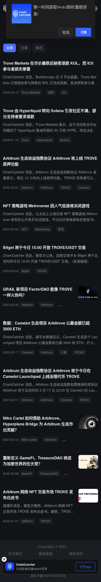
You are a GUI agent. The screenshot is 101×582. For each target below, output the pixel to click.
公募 (63, 352)
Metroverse (42, 229)
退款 (51, 92)
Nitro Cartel (29, 439)
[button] (95, 8)
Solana (65, 140)
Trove (25, 140)
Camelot (83, 187)
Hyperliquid (44, 140)
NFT (24, 229)
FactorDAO (68, 305)
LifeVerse (72, 473)
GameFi (27, 473)
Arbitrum (27, 187)
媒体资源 (45, 553)
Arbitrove (47, 187)
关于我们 (15, 553)
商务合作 (76, 553)
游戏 (61, 229)
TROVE (65, 187)
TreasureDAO (49, 473)
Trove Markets (31, 92)
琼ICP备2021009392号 (48, 575)
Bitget (25, 271)
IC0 (64, 92)
